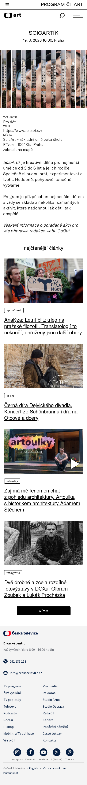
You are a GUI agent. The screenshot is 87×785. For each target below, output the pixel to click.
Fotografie (13, 573)
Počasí (8, 720)
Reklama (49, 693)
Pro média (50, 686)
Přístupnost (10, 773)
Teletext (9, 706)
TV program (12, 686)
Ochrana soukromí (54, 768)
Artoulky (12, 481)
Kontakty (49, 740)
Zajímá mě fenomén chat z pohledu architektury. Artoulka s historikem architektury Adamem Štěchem (42, 500)
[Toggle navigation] (7, 5)
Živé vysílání (12, 693)
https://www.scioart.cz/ (22, 130)
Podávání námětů (55, 727)
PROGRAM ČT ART (62, 4)
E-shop (8, 727)
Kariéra (48, 720)
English (33, 768)
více (43, 610)
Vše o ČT (9, 740)
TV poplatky (12, 699)
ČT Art (10, 396)
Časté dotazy (52, 733)
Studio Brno (51, 699)
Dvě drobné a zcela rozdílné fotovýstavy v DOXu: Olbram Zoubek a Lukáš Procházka (36, 588)
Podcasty (10, 713)
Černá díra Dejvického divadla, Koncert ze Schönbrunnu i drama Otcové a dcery (40, 411)
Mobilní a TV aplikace (18, 733)
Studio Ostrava (53, 706)
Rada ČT (48, 713)
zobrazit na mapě (18, 149)
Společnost (14, 310)
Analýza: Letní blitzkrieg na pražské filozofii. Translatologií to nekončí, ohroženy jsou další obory (43, 325)
